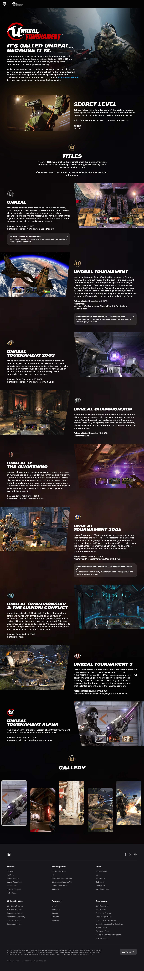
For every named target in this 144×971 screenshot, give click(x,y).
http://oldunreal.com (68, 77)
